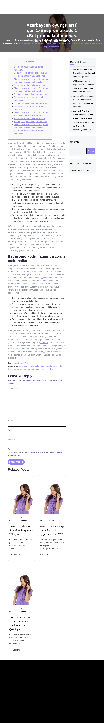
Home (8, 40)
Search (74, 142)
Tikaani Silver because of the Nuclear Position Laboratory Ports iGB (83, 126)
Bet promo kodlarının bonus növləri (29, 76)
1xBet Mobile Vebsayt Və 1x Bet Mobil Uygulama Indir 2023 (52, 530)
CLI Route (69, 694)
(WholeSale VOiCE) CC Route (69, 684)
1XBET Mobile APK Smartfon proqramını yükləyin (21, 530)
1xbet (16, 363)
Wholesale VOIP (71, 700)
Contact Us (85, 698)
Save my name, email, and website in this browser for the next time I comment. (35, 454)
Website (11, 440)
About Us (85, 686)
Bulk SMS (69, 715)
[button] (99, 7)
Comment (13, 389)
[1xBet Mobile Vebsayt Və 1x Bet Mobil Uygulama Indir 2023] (52, 495)
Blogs (83, 680)
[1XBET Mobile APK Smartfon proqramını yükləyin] (21, 495)
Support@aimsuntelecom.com (51, 704)
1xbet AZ (24, 363)
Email (11, 430)
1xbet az (44, 343)
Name (11, 420)
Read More (15, 555)
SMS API (68, 721)
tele (11, 521)
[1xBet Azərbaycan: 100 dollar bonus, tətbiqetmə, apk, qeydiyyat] (21, 586)
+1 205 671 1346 (45, 698)
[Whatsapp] (14, 715)
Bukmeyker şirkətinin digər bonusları (30, 73)
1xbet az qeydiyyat (36, 278)
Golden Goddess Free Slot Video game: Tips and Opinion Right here (84, 73)
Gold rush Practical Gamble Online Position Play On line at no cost (83, 114)
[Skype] (19, 715)
